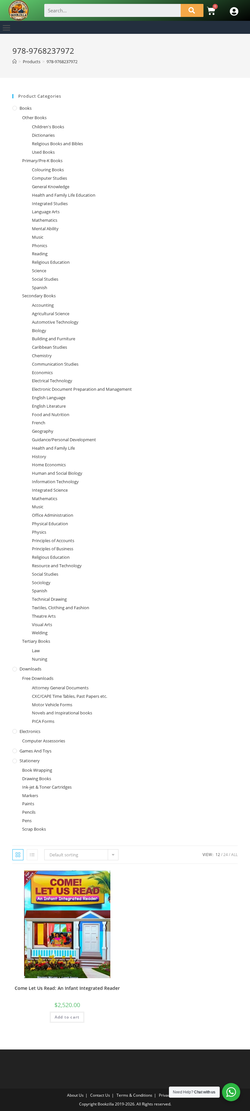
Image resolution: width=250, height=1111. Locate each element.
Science (39, 271)
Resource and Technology (57, 566)
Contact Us (100, 1095)
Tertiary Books (36, 641)
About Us (75, 1095)
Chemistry (42, 356)
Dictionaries (43, 135)
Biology (39, 330)
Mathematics (44, 220)
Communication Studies (55, 364)
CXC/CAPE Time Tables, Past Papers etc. (69, 696)
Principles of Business (52, 549)
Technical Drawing (49, 599)
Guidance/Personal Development (64, 440)
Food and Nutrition (50, 414)
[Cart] (211, 10)
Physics (39, 532)
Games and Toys (35, 751)
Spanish (39, 287)
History (39, 456)
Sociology (41, 582)
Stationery (30, 761)
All (234, 854)
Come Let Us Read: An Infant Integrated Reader (67, 988)
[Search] (192, 10)
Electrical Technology (52, 381)
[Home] (14, 61)
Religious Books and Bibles (57, 144)
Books (26, 108)
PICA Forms (43, 721)
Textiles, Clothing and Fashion (60, 608)
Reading (40, 254)
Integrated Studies (50, 203)
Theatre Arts (44, 616)
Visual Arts (42, 624)
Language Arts (46, 212)
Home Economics (49, 465)
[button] (6, 27)
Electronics (30, 731)
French (38, 423)
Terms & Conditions (134, 1095)
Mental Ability (45, 229)
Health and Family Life (53, 448)
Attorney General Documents (60, 688)
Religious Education (51, 262)
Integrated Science (50, 490)
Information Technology (55, 482)
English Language (48, 398)
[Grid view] (17, 854)
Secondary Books (39, 296)
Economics (42, 372)
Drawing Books (36, 778)
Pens (27, 820)
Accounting (43, 305)
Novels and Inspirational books (62, 713)
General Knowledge (50, 187)
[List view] (32, 854)
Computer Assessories (43, 741)
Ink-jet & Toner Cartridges (47, 787)
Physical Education (50, 524)
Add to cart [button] (67, 1017)
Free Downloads (37, 678)
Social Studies (45, 279)
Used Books (43, 152)
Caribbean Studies (49, 347)
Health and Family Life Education (63, 195)
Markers (30, 795)
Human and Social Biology (57, 473)
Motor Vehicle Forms (52, 705)
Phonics (39, 245)
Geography (42, 431)
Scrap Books (34, 829)
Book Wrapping (37, 770)
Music (37, 237)
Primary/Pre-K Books (42, 160)
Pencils (28, 812)
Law (36, 651)
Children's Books (48, 127)
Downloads (30, 669)
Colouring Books (48, 170)
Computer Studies (49, 178)
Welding (40, 633)
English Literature (49, 406)
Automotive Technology (55, 322)
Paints (28, 804)
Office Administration (52, 515)
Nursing (39, 659)
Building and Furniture (53, 339)
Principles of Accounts (53, 540)
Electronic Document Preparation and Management (82, 389)
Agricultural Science (50, 313)
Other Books (34, 117)
